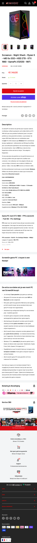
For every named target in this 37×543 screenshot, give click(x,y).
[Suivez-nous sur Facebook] (3, 518)
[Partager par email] (33, 115)
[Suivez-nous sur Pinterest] (10, 518)
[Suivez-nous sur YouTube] (14, 518)
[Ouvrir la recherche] (25, 3)
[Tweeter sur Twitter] (30, 115)
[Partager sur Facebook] (22, 115)
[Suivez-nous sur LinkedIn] (18, 518)
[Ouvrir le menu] (3, 3)
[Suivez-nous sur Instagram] (7, 518)
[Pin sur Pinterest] (26, 115)
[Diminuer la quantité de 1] (11, 84)
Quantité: (4, 83)
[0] (33, 3)
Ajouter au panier (18, 91)
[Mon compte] (29, 3)
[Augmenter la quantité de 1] (21, 84)
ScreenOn (5, 66)
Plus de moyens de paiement (19, 101)
